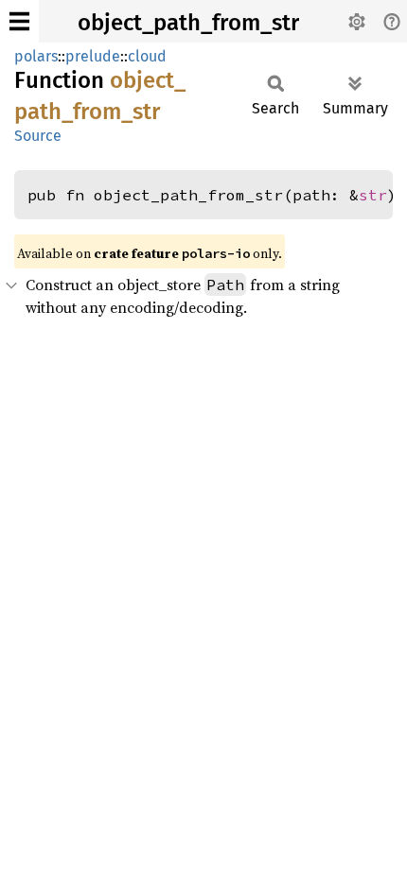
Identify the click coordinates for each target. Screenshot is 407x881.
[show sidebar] (19, 21)
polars (36, 56)
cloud (147, 56)
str (373, 194)
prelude (92, 56)
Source (38, 136)
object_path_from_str (188, 22)
